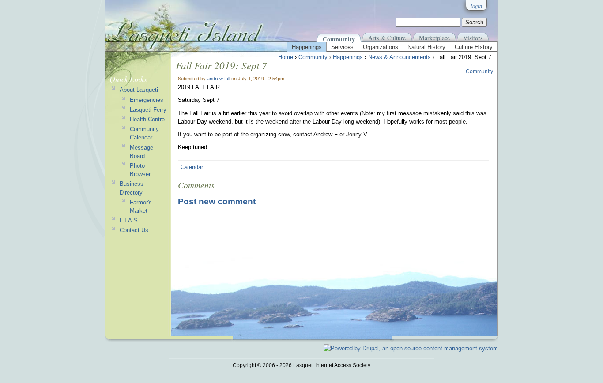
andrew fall (218, 78)
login (476, 5)
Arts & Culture (387, 38)
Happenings (307, 47)
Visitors (472, 38)
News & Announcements (399, 57)
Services (342, 47)
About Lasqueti (139, 89)
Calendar (192, 167)
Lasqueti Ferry (148, 109)
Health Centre (147, 119)
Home (285, 57)
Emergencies (146, 100)
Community (339, 39)
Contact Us (134, 230)
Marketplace (434, 38)
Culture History (474, 47)
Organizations (380, 47)
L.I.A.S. (129, 220)
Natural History (426, 47)
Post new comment (217, 201)
